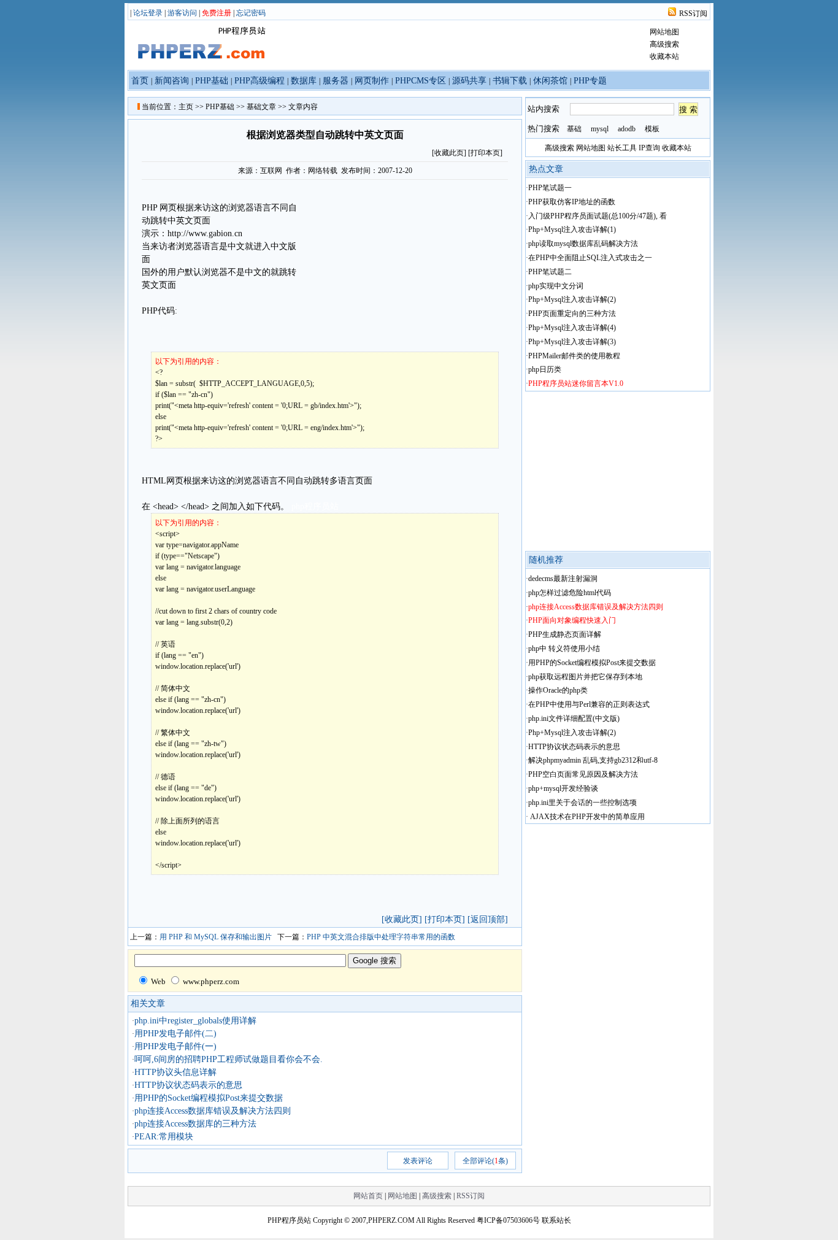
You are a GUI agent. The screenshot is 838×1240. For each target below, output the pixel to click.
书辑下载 (510, 80)
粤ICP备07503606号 (508, 1220)
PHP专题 (590, 80)
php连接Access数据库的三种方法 (195, 1123)
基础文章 (261, 106)
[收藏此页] (402, 919)
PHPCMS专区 (420, 80)
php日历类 (544, 369)
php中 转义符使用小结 (564, 648)
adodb (627, 129)
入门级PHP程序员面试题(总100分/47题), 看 (597, 216)
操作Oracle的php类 (558, 690)
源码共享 (469, 80)
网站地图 (664, 32)
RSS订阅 (693, 13)
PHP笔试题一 (550, 187)
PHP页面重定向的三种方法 (572, 313)
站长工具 (622, 148)
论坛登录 (148, 13)
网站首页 (368, 1196)
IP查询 (649, 148)
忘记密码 (251, 13)
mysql (600, 129)
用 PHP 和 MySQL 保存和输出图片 (216, 937)
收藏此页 (449, 152)
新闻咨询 (172, 80)
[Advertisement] (404, 266)
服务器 (335, 80)
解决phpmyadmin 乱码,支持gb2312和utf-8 (593, 760)
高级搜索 (664, 44)
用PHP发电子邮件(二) (175, 1033)
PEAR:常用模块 (163, 1136)
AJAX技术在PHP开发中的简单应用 (586, 816)
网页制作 (372, 80)
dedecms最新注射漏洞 (563, 578)
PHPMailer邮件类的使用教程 (574, 356)
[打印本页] (485, 152)
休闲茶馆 (550, 80)
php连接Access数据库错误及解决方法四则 (212, 1110)
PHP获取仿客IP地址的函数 (571, 202)
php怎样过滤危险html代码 (569, 592)
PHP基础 (211, 80)
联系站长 (556, 1220)
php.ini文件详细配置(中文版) (574, 718)
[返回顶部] (487, 919)
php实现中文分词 (555, 286)
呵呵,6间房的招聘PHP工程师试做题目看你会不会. (228, 1059)
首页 (139, 80)
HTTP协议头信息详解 (175, 1072)
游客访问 (182, 13)
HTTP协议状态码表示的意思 (188, 1085)
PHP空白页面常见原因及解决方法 (583, 774)
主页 (186, 106)
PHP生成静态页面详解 (564, 634)
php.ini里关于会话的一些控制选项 (582, 802)
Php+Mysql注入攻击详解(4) (572, 327)
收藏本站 (664, 56)
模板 (652, 129)
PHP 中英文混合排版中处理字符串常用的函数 (381, 937)
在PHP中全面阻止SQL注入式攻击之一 (590, 257)
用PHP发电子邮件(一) (175, 1046)
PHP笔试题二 (550, 272)
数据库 (304, 80)
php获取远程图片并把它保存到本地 (585, 676)
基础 (574, 129)
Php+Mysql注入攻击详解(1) (572, 229)
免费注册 (216, 13)
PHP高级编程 (259, 80)
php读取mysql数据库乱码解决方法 (583, 243)
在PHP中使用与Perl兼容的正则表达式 (589, 704)
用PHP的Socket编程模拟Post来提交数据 (208, 1098)
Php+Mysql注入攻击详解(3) (572, 341)
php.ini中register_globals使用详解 (195, 1020)
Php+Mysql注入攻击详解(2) (572, 299)
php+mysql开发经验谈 (563, 788)
